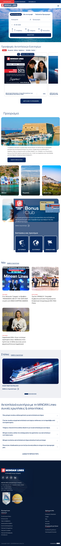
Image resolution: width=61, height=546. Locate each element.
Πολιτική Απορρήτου (6, 528)
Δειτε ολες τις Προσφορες (31, 101)
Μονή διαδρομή (16, 14)
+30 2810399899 (7, 487)
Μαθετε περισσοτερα (17, 159)
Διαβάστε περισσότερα (13, 263)
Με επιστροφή (28, 14)
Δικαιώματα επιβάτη (6, 523)
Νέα (46, 519)
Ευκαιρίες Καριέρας (50, 514)
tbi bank (47, 523)
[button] (31, 415)
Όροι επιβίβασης (5, 521)
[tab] (31, 415)
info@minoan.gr (8, 488)
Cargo (47, 516)
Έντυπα (47, 521)
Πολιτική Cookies (5, 530)
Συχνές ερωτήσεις (6, 516)
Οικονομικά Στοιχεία (50, 532)
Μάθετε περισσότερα (21, 225)
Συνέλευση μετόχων (50, 529)
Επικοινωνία (4, 518)
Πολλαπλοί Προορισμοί (42, 14)
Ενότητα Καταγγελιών (7, 526)
